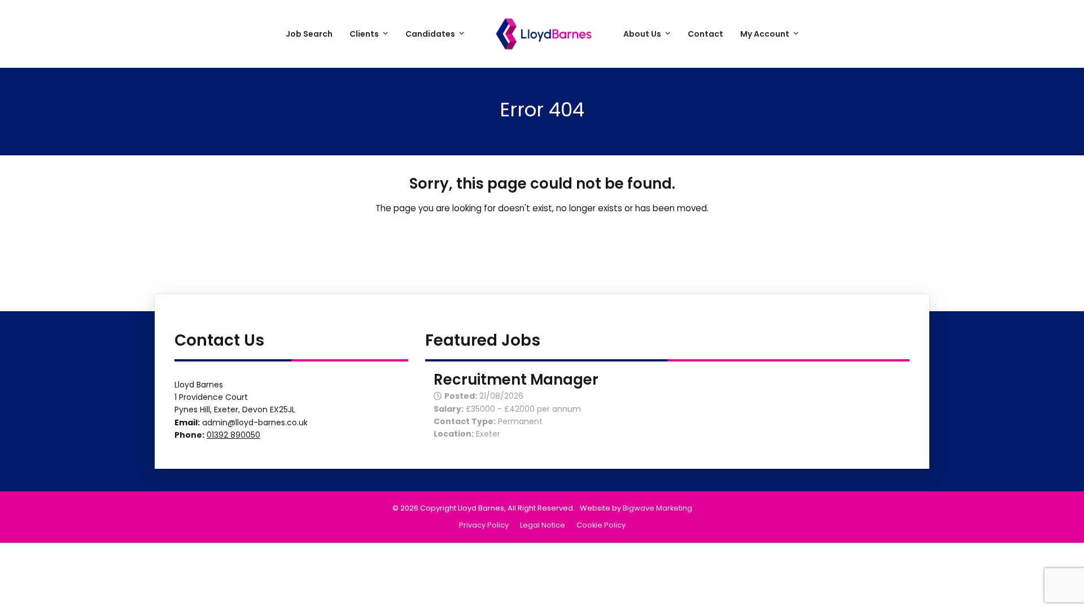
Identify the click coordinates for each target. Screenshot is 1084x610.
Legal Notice (542, 525)
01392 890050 (233, 435)
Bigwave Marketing (657, 508)
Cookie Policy (601, 525)
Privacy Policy (484, 525)
